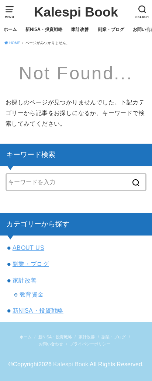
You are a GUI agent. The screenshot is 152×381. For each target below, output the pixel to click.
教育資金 (32, 294)
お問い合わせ (51, 344)
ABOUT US (28, 247)
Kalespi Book (76, 11)
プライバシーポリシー (90, 344)
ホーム (10, 29)
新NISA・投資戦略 (44, 29)
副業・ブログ (111, 29)
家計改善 (80, 29)
